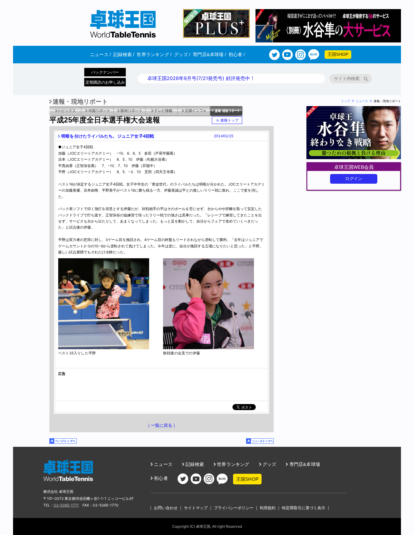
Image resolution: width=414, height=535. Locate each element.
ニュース (100, 54)
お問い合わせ (166, 507)
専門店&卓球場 (209, 54)
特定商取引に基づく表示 (303, 507)
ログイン (353, 178)
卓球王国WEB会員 (354, 167)
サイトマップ (196, 507)
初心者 (237, 54)
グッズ (182, 54)
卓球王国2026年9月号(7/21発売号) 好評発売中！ (201, 78)
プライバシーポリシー (233, 507)
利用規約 (267, 507)
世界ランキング (154, 54)
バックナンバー (105, 72)
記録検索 (123, 54)
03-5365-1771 (66, 505)
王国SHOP (338, 54)
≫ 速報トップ (227, 120)
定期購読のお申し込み (105, 82)
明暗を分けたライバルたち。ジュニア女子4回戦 (107, 136)
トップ (345, 101)
